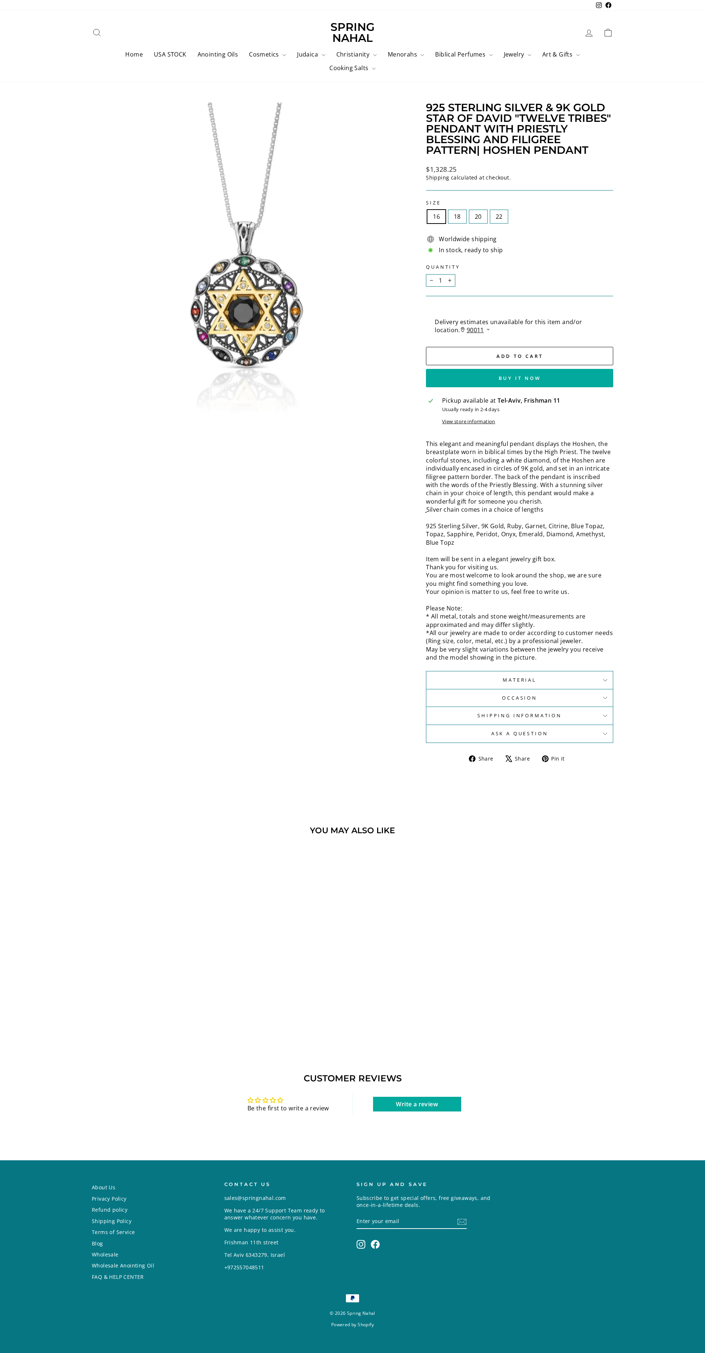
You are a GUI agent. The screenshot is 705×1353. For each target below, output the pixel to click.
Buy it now (520, 378)
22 (499, 217)
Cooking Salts (349, 68)
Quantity (443, 267)
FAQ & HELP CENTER (118, 1276)
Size (433, 203)
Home (134, 54)
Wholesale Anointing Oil (123, 1265)
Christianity (353, 54)
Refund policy (109, 1209)
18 (457, 217)
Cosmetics (265, 54)
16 (436, 217)
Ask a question (519, 733)
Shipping (437, 177)
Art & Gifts (558, 54)
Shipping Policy (111, 1221)
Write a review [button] (417, 1104)
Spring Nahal (352, 32)
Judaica (308, 54)
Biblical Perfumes (461, 54)
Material (519, 679)
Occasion (519, 697)
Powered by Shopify (352, 1324)
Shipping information (519, 715)
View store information (468, 421)
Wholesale (105, 1254)
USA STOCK (170, 54)
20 (478, 217)
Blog (97, 1243)
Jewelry (515, 54)
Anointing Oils (218, 54)
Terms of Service (113, 1232)
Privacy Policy (109, 1198)
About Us (103, 1187)
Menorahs (403, 54)
